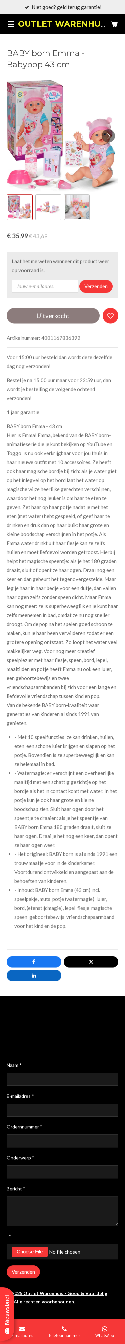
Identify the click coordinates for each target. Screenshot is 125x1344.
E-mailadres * (20, 1096)
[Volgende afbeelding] (108, 136)
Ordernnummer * (24, 1126)
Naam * (14, 1065)
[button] (20, 207)
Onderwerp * (20, 1157)
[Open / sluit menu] (10, 24)
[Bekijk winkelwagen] (114, 24)
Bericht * (16, 1188)
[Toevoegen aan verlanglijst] (110, 316)
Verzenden (96, 286)
